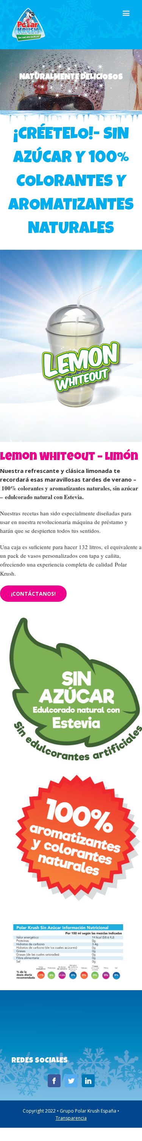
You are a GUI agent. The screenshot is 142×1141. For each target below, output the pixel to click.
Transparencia (71, 1118)
